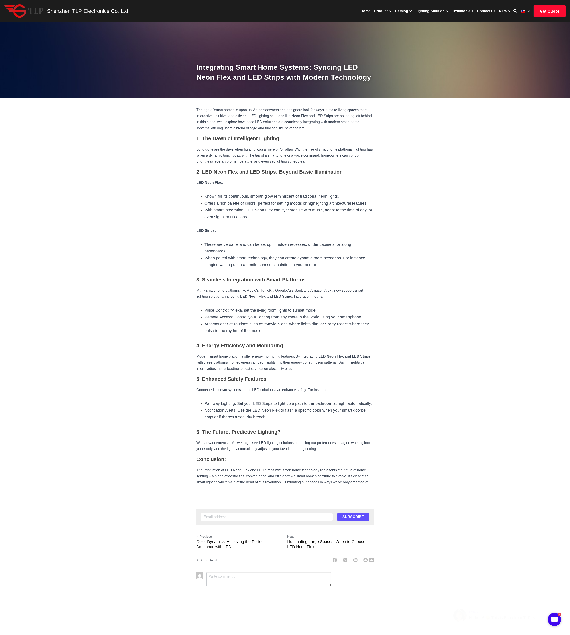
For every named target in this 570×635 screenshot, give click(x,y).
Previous (206, 536)
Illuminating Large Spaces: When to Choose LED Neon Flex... (326, 544)
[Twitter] (345, 560)
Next (290, 536)
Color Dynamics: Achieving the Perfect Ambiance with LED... (230, 544)
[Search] (515, 11)
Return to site (209, 560)
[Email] (365, 560)
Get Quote (549, 11)
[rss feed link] (371, 560)
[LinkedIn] (355, 560)
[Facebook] (335, 560)
